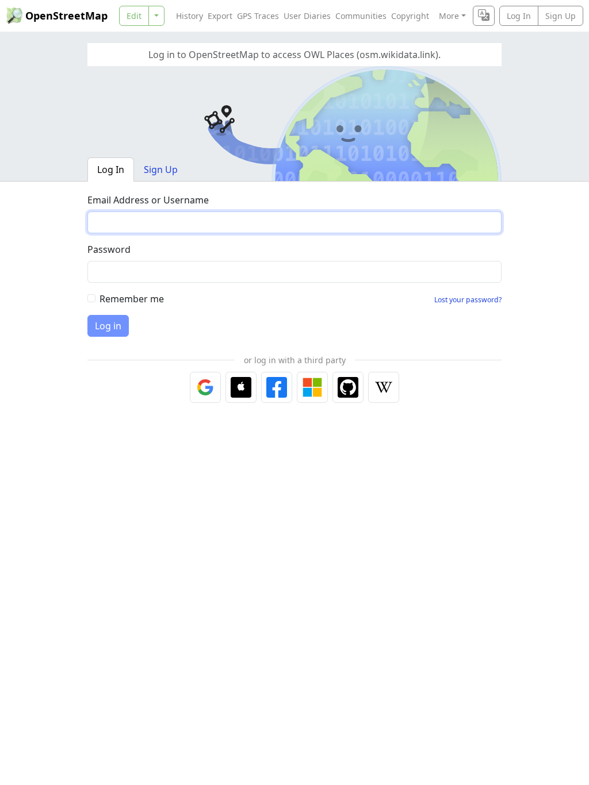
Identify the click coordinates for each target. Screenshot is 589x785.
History (189, 15)
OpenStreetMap (66, 15)
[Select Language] (484, 16)
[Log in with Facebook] (276, 387)
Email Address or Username (148, 200)
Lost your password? (468, 300)
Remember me (132, 299)
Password (109, 249)
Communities (361, 15)
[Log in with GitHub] (348, 387)
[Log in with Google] (205, 387)
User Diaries (307, 15)
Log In (519, 15)
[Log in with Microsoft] (312, 387)
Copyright (410, 15)
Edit (134, 15)
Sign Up (560, 15)
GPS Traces (258, 15)
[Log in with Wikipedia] (383, 387)
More (449, 15)
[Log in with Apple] (241, 387)
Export (220, 15)
